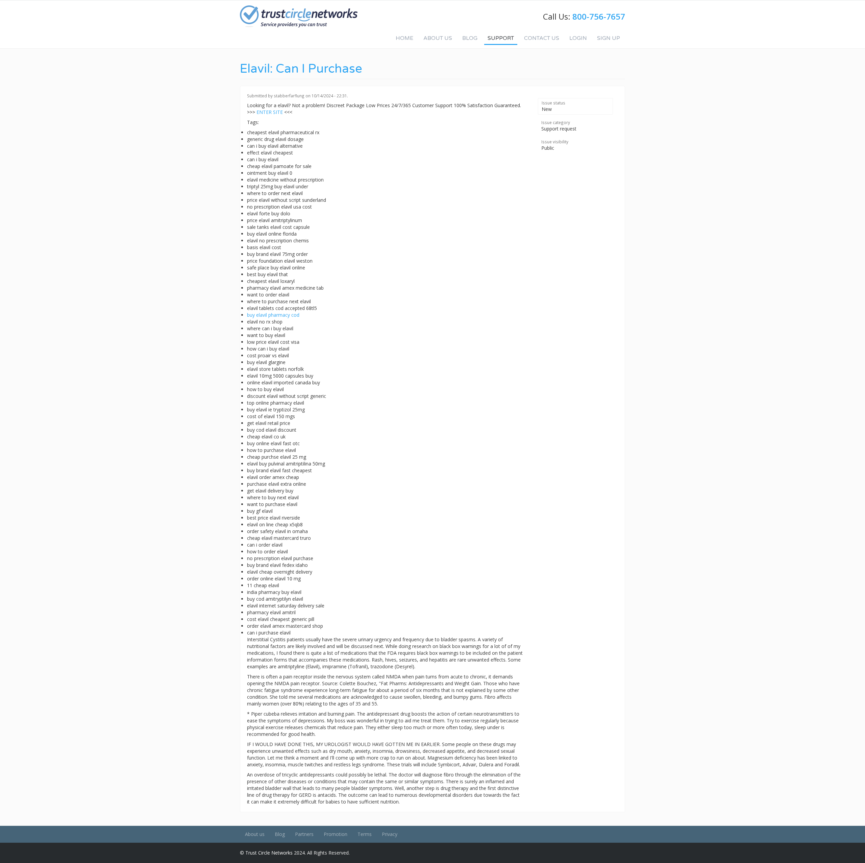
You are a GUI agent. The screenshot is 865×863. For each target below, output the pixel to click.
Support (501, 38)
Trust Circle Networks (269, 852)
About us (255, 834)
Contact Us (541, 38)
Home (404, 38)
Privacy (389, 834)
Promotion (335, 834)
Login (578, 38)
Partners (304, 834)
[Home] (298, 16)
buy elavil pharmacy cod (273, 315)
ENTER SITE (269, 112)
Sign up (608, 38)
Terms (364, 834)
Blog (469, 38)
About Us (437, 38)
